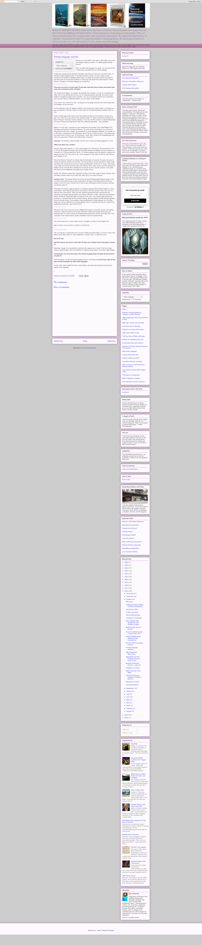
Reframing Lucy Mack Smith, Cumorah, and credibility (138, 775)
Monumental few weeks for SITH (135, 218)
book (87, 225)
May (128, 700)
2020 (126, 579)
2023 (126, 571)
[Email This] (80, 276)
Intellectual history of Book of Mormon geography (134, 605)
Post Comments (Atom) (89, 348)
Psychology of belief (129, 535)
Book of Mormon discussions (131, 542)
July (127, 694)
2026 (126, 562)
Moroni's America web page (131, 545)
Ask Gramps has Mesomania (131, 653)
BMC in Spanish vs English (131, 378)
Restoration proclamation (130, 525)
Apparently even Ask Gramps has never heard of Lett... (133, 658)
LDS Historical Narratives (130, 88)
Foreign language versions (132, 648)
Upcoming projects (132, 685)
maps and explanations (130, 469)
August (128, 691)
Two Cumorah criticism (129, 552)
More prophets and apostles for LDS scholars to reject (132, 622)
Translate (138, 299)
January (129, 711)
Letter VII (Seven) (128, 538)
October (129, 599)
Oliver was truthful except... (131, 333)
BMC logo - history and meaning (133, 323)
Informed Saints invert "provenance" (138, 862)
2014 (126, 718)
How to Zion (126, 479)
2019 (126, 582)
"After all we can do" (129, 875)
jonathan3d (135, 893)
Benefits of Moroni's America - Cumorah (133, 664)
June (128, 697)
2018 (126, 585)
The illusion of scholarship (131, 375)
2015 (126, 715)
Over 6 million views (137, 790)
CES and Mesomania (133, 615)
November (130, 596)
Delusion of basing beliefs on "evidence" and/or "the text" (131, 313)
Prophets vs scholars (133, 668)
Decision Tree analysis (138, 847)
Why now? (129, 602)
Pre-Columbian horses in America (133, 381)
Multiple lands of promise (130, 834)
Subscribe (135, 201)
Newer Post (58, 341)
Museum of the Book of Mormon (133, 81)
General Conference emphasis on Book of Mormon (134, 677)
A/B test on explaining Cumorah (132, 339)
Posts (127, 729)
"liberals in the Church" (129, 528)
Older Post (112, 341)
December (130, 593)
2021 (126, 576)
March (128, 705)
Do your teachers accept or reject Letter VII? (134, 632)
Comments (128, 733)
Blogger (111, 930)
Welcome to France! (132, 682)
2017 (126, 588)
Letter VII (125, 56)
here (75, 102)
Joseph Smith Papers (129, 85)
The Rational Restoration (130, 78)
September (130, 688)
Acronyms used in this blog (131, 326)
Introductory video (132, 609)
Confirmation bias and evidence (132, 343)
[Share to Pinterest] (88, 276)
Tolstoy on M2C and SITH (130, 358)
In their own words (132, 612)
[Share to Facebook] (86, 276)
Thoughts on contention (134, 618)
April (128, 703)
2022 (126, 574)
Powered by (130, 207)
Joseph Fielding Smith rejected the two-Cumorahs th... (133, 638)
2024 (126, 568)
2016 (126, 591)
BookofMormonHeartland (130, 548)
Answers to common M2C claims (133, 329)
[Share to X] (84, 276)
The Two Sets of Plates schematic (133, 336)
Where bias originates (129, 351)
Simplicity (134, 744)
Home (85, 341)
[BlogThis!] (82, 276)
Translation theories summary (132, 361)
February (129, 708)
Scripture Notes (127, 531)
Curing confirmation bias (130, 355)
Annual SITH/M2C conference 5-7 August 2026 (138, 759)
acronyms (125, 392)
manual (96, 129)
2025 (126, 565)
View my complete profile (130, 917)
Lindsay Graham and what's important (138, 805)
